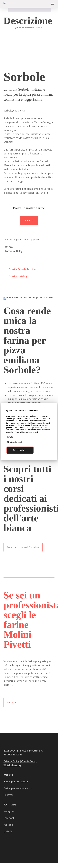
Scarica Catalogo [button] (18, 276)
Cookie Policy (29, 761)
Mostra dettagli (14, 442)
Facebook (9, 818)
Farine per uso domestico (18, 788)
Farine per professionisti (17, 781)
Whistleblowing (12, 765)
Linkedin (8, 831)
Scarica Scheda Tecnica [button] (22, 269)
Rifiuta (10, 437)
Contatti (8, 794)
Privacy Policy (11, 761)
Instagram (9, 811)
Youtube (8, 824)
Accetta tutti (20, 450)
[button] (52, 3)
